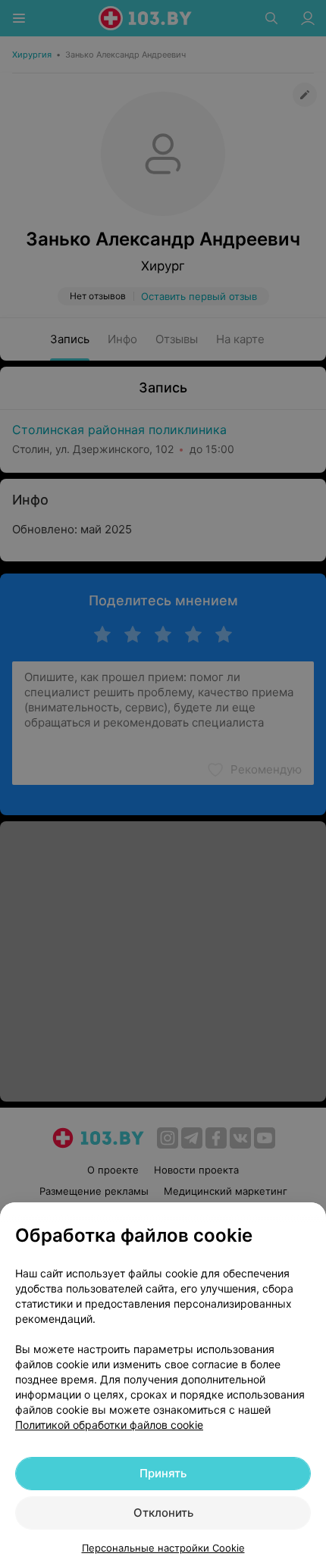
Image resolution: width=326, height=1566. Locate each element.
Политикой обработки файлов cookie (109, 1424)
